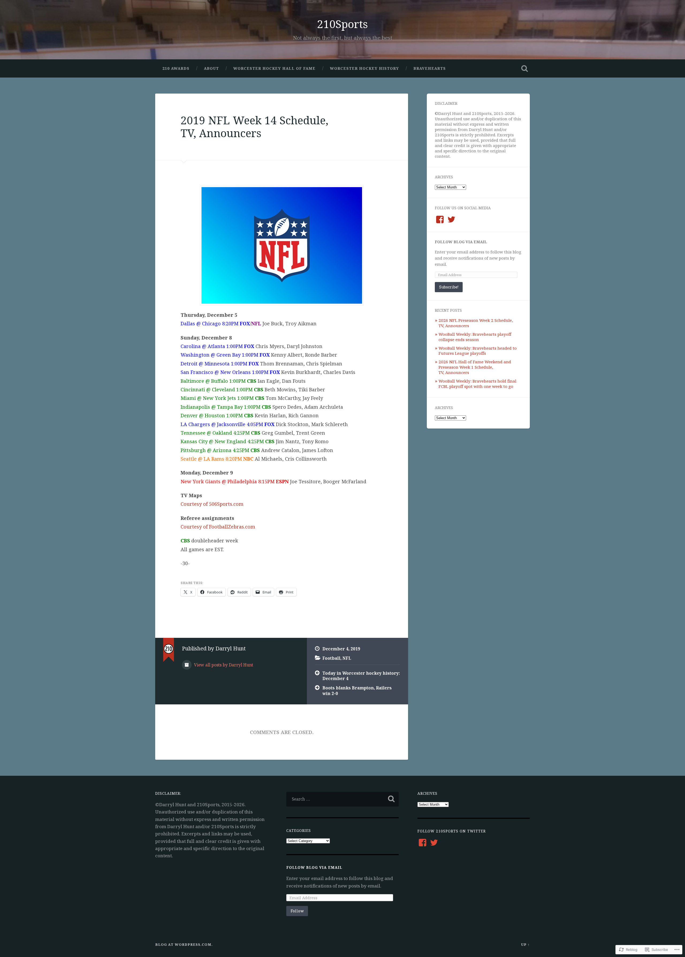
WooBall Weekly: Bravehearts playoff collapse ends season (475, 336)
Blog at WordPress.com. (184, 944)
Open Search (524, 68)
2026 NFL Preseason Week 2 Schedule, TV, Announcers (476, 323)
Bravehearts (429, 68)
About (211, 68)
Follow (297, 910)
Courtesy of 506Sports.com (212, 504)
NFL (346, 658)
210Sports (342, 24)
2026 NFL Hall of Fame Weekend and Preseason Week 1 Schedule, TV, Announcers (475, 367)
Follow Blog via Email (461, 241)
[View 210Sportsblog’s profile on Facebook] (440, 219)
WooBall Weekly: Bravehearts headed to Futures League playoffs (478, 350)
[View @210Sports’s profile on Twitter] (451, 219)
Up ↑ (525, 944)
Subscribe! (448, 287)
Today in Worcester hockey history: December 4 (361, 675)
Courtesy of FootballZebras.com (218, 526)
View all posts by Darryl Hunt (223, 665)
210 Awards (175, 68)
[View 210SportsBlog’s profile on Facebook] (422, 842)
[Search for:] (342, 799)
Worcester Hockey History (364, 68)
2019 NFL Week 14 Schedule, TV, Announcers (254, 127)
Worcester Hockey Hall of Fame (274, 68)
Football (331, 658)
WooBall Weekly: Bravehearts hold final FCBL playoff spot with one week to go (477, 383)
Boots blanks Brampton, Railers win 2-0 (357, 690)
